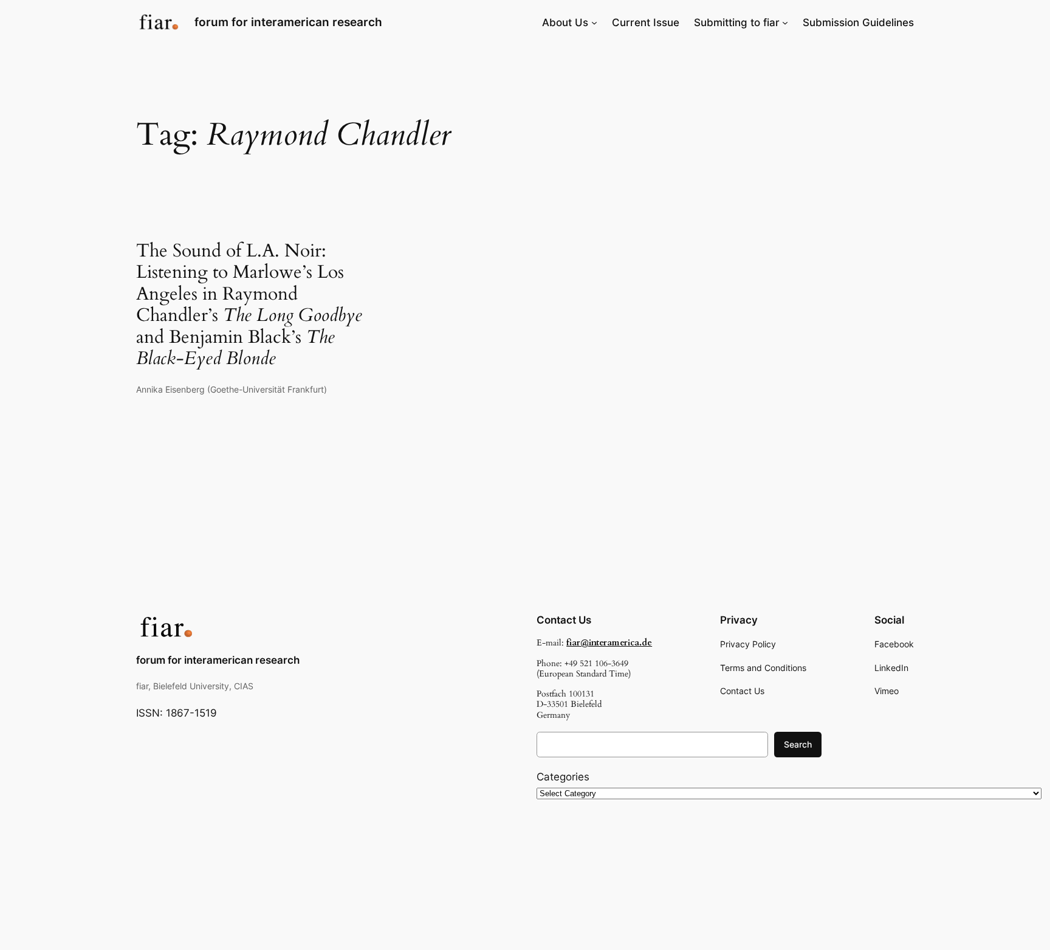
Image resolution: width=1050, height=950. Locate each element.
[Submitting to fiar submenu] (785, 22)
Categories (563, 777)
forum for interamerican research (288, 22)
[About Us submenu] (594, 22)
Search (798, 744)
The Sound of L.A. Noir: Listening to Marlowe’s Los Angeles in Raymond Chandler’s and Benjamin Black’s (249, 305)
